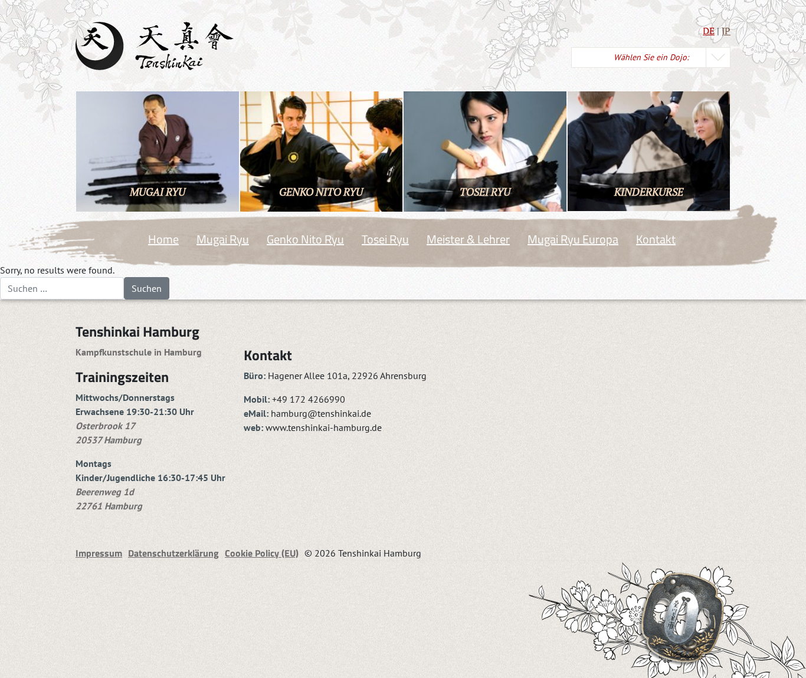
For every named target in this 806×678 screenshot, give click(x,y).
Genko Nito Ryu (305, 239)
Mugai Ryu (222, 239)
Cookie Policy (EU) (262, 553)
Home (163, 239)
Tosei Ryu (385, 239)
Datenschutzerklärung (173, 553)
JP (726, 30)
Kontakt (656, 239)
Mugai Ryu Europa (572, 239)
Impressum (99, 553)
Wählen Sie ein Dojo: (651, 57)
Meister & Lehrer (468, 239)
